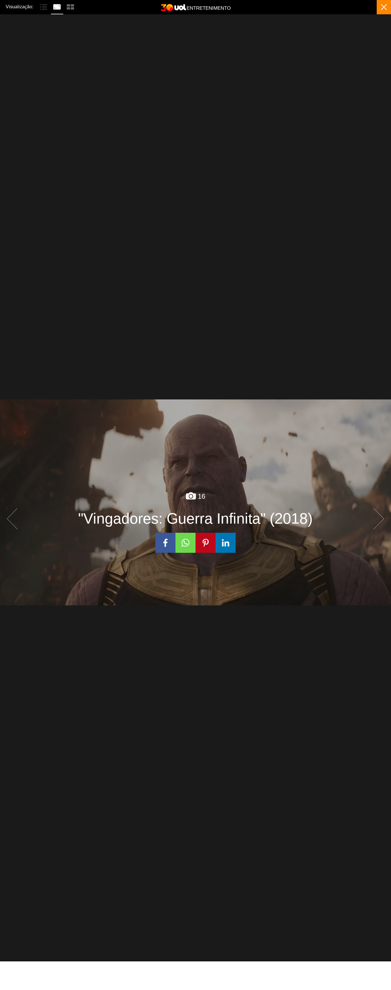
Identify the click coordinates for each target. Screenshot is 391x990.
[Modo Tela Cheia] (57, 6)
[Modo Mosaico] (70, 6)
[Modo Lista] (44, 6)
